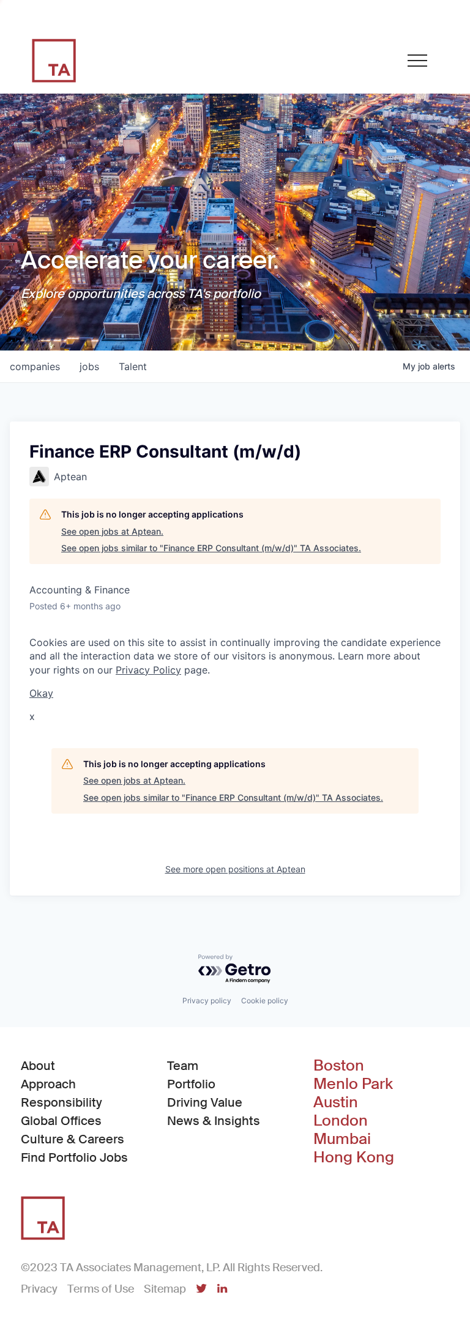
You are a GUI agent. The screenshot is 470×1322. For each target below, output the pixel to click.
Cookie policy (264, 1000)
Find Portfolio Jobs (74, 1157)
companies (35, 366)
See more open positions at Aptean (235, 869)
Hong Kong (353, 1157)
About (38, 1066)
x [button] (32, 716)
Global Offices (61, 1121)
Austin (335, 1102)
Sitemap (165, 1289)
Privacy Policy (148, 670)
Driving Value (204, 1102)
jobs (89, 366)
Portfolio (191, 1084)
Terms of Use (100, 1289)
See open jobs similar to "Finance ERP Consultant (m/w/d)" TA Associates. (211, 548)
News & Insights (213, 1121)
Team (182, 1066)
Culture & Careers (72, 1139)
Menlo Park (353, 1084)
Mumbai (342, 1139)
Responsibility (61, 1102)
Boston (338, 1065)
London (340, 1121)
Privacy (39, 1289)
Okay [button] (41, 693)
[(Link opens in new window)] (201, 1289)
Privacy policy (206, 1000)
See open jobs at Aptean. (112, 531)
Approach (48, 1084)
